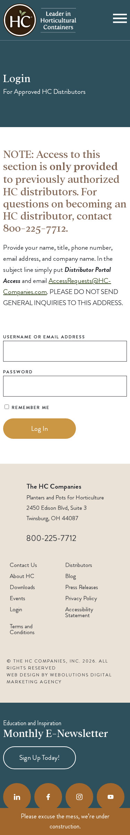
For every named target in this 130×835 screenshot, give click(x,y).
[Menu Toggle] (120, 20)
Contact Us (23, 565)
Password (18, 371)
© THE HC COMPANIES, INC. (44, 661)
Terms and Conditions (22, 629)
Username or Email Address (44, 337)
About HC (22, 576)
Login (16, 609)
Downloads (22, 587)
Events (17, 598)
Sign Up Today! (39, 758)
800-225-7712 (51, 538)
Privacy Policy (81, 598)
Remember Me (30, 407)
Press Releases (81, 587)
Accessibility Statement (79, 612)
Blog (70, 576)
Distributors (78, 565)
